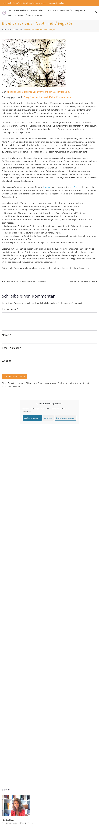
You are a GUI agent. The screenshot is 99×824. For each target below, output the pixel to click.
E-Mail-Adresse (11, 348)
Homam (47, 187)
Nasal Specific (66, 10)
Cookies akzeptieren (32, 418)
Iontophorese (79, 10)
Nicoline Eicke (15, 91)
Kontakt (38, 15)
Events (21, 15)
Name (6, 335)
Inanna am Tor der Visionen (82, 281)
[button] (27, 10)
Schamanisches (36, 10)
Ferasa (11, 15)
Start (10, 10)
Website (7, 360)
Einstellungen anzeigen (65, 418)
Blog (26, 97)
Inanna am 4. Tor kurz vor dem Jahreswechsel (25, 281)
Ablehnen (48, 418)
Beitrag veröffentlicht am (47, 91)
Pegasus (77, 187)
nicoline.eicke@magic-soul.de (20, 823)
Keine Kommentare (60, 97)
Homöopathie (20, 10)
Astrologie (52, 10)
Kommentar (10, 309)
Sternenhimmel (39, 97)
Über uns (29, 15)
